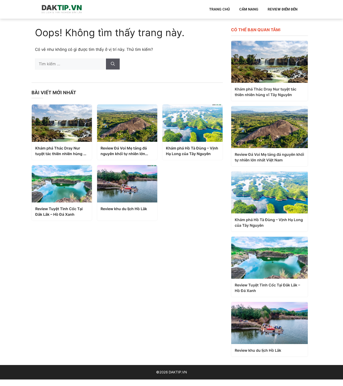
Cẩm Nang (248, 9)
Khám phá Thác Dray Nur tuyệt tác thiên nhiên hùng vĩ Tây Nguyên (61, 151)
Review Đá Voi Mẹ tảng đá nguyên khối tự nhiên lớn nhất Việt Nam (124, 151)
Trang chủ (219, 9)
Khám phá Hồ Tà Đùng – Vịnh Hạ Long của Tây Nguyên (192, 151)
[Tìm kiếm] (113, 64)
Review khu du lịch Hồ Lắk (124, 208)
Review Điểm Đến (283, 9)
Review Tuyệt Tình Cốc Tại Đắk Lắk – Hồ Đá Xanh (59, 211)
